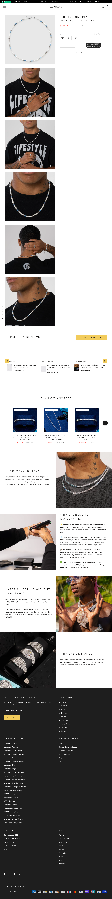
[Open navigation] (4, 7)
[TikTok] (19, 874)
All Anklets (62, 717)
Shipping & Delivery (66, 750)
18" (62, 38)
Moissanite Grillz (9, 765)
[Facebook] (4, 874)
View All (61, 835)
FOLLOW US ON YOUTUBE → (91, 337)
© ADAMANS (10, 892)
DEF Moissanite (9, 801)
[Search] (103, 6)
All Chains (62, 702)
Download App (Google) (12, 838)
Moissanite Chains (10, 743)
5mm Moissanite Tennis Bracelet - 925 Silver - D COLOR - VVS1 (25, 437)
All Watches (63, 727)
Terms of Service (10, 846)
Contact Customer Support (68, 747)
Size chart (97, 34)
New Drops (63, 842)
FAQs (60, 743)
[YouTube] (14, 874)
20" (69, 38)
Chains (61, 846)
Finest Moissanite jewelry (13, 823)
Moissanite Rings (10, 769)
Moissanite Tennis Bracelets (14, 772)
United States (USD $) (15, 886)
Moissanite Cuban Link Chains (14, 754)
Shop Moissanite (64, 838)
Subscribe (12, 717)
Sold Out (80, 52)
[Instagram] (9, 874)
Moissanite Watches (11, 747)
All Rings (62, 709)
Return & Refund (64, 754)
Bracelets (62, 849)
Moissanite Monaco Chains (13, 819)
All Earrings (63, 713)
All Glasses (62, 731)
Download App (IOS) (11, 835)
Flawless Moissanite (11, 797)
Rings (61, 856)
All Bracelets (63, 706)
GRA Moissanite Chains (12, 812)
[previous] (6, 423)
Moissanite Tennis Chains (13, 750)
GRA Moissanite (9, 794)
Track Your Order (65, 761)
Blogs (61, 758)
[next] (105, 423)
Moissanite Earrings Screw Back (15, 787)
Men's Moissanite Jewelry (13, 790)
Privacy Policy (9, 842)
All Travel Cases (64, 724)
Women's (62, 864)
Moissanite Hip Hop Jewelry (14, 776)
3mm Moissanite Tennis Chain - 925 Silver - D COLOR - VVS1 (56, 437)
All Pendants (63, 720)
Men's (61, 860)
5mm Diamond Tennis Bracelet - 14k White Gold (87, 437)
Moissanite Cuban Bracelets (14, 761)
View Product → (19, 370)
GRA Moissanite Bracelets (13, 808)
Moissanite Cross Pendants (13, 783)
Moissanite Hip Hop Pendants (14, 779)
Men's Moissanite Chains (12, 815)
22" (75, 38)
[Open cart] (108, 6)
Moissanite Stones (10, 805)
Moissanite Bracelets (11, 758)
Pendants (62, 853)
